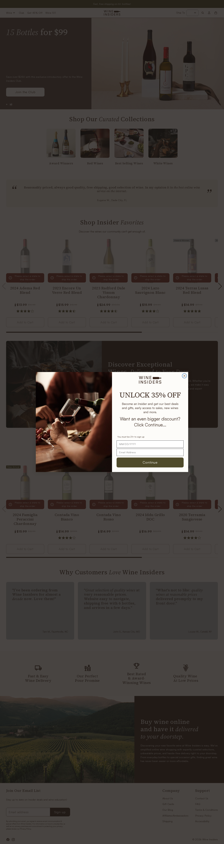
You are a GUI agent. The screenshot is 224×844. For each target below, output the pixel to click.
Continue (150, 462)
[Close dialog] (184, 376)
